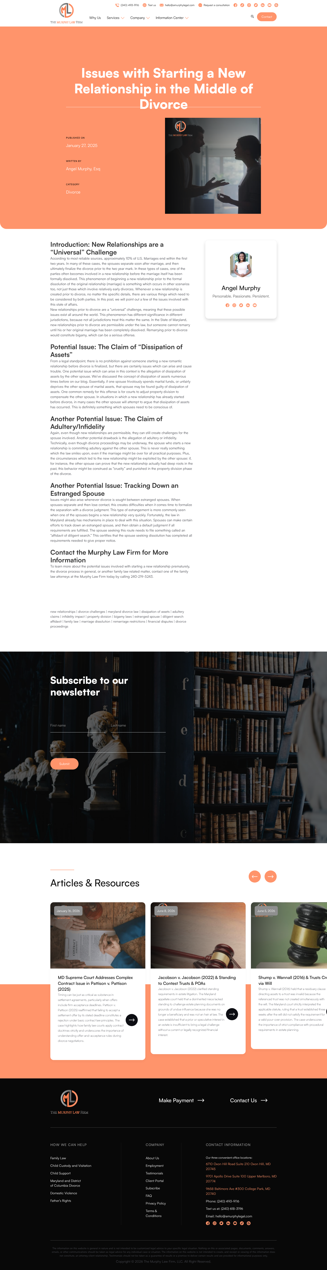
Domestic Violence (63, 1193)
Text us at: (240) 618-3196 (224, 1209)
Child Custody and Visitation (70, 1166)
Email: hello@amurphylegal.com (229, 1216)
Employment (155, 1166)
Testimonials (154, 1173)
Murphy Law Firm (93, 576)
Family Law (58, 1158)
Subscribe (153, 1188)
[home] (69, 13)
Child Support (60, 1173)
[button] (115, 17)
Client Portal (155, 1181)
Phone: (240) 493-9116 (222, 1201)
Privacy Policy (156, 1203)
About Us (152, 1158)
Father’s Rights (60, 1201)
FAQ (149, 1196)
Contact (267, 17)
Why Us (95, 18)
